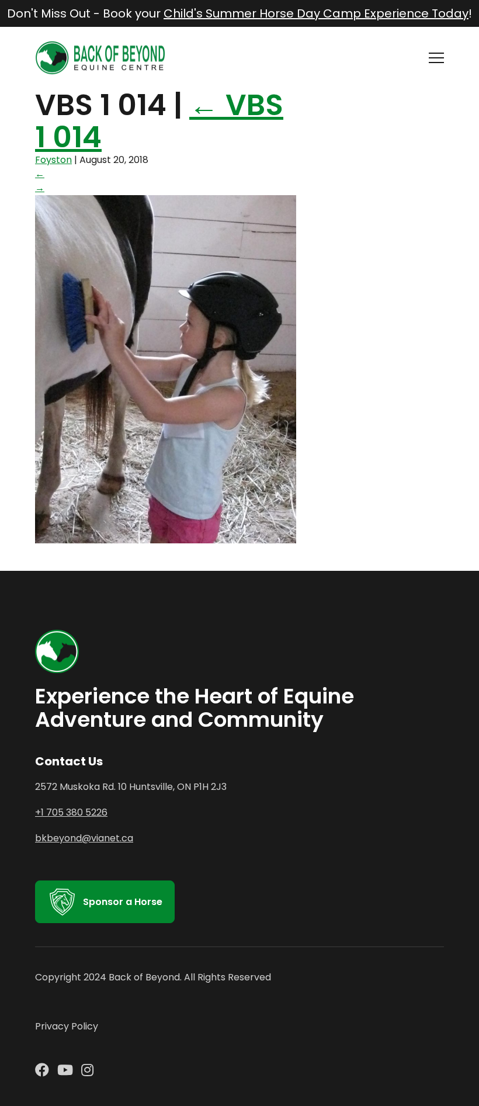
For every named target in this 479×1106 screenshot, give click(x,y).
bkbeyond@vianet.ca (84, 838)
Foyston (53, 160)
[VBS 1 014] (165, 540)
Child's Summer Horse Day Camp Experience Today (316, 13)
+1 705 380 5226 (71, 812)
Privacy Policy (66, 1026)
